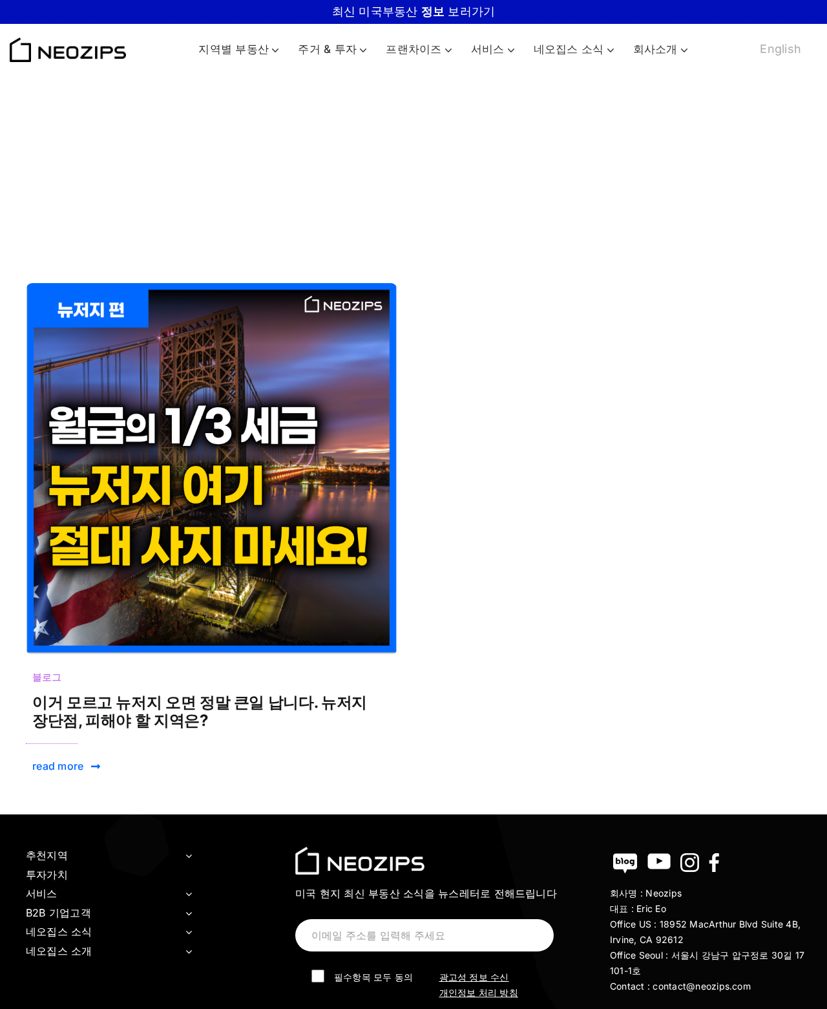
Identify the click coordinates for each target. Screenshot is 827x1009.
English (780, 49)
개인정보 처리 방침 (478, 992)
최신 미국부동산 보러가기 (414, 11)
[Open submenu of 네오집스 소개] (188, 951)
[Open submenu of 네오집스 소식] (188, 932)
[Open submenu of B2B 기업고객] (188, 913)
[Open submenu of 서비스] (188, 894)
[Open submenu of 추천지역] (188, 856)
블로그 (47, 677)
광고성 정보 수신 (474, 977)
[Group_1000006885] (211, 288)
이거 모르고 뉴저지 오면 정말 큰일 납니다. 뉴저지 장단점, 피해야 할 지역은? (199, 711)
